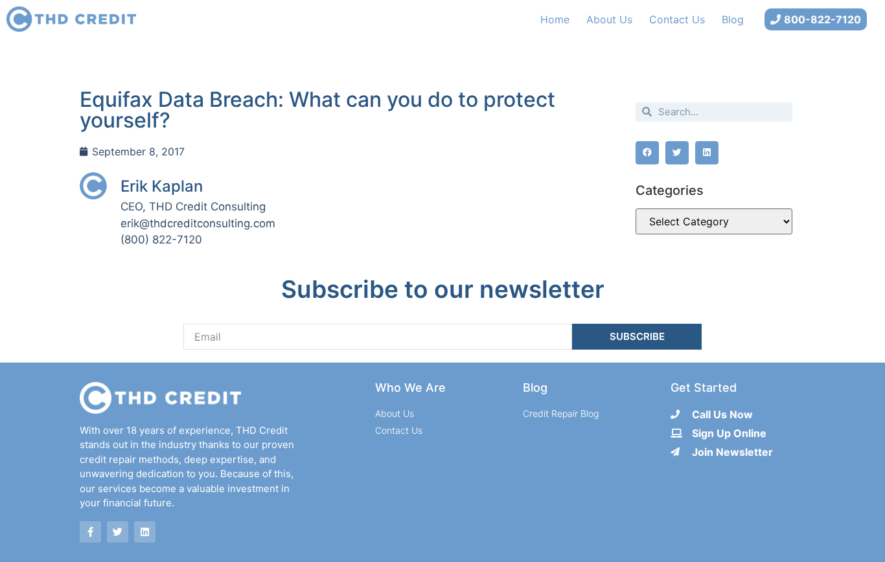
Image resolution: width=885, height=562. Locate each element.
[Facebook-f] (90, 532)
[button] (647, 152)
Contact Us (677, 19)
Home (554, 19)
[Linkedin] (144, 532)
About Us (609, 19)
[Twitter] (117, 532)
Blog (733, 19)
